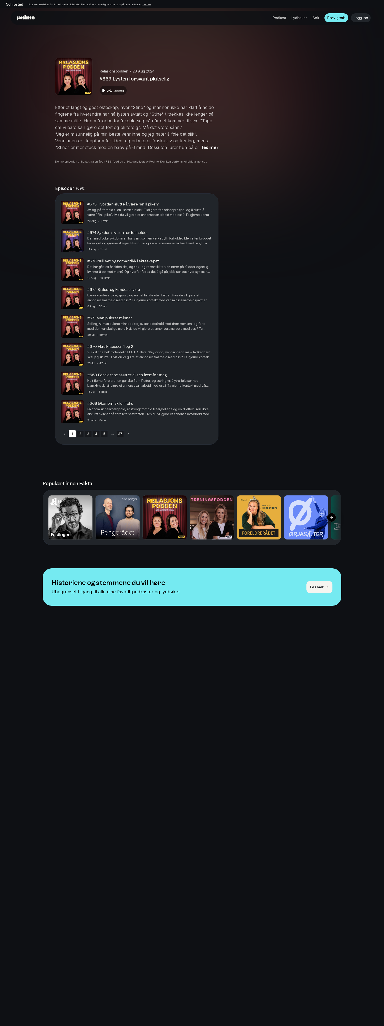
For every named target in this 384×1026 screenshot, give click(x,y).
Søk (315, 18)
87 (120, 434)
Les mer (147, 4)
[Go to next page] (128, 433)
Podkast (279, 18)
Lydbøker (299, 18)
